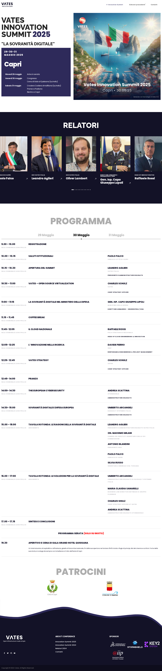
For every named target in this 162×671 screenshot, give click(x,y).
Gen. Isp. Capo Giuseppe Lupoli (111, 181)
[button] (65, 642)
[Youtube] (14, 653)
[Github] (11, 653)
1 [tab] (73, 189)
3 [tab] (76, 189)
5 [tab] (79, 189)
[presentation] (72, 190)
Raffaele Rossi (145, 178)
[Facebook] (4, 653)
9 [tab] (85, 189)
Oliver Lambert (76, 178)
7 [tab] (82, 189)
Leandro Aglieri (42, 178)
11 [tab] (88, 189)
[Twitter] (8, 653)
